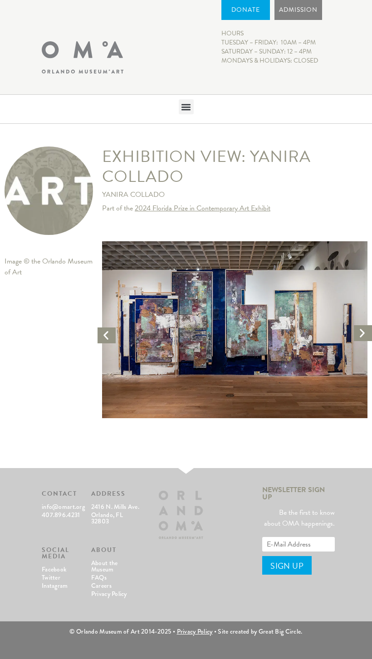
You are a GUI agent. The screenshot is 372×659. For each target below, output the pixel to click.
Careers (101, 585)
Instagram (55, 585)
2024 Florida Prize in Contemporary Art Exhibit (202, 208)
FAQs (99, 577)
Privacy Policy (109, 593)
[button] (186, 106)
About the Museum (104, 566)
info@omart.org (63, 506)
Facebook (54, 569)
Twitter (51, 577)
